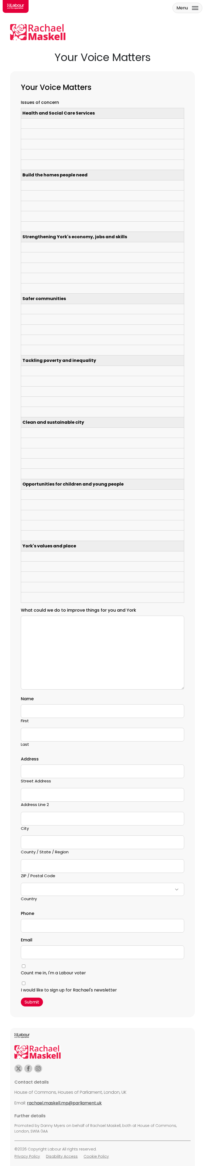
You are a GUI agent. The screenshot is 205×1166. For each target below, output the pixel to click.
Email (26, 940)
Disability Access (62, 1156)
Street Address (36, 781)
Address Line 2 (35, 804)
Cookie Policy (96, 1156)
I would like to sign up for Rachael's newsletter (69, 990)
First (25, 721)
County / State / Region (45, 852)
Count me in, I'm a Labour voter (53, 973)
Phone (27, 913)
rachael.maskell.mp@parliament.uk (64, 1103)
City (25, 828)
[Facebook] (28, 1069)
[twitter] (18, 1069)
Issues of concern (40, 102)
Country (29, 899)
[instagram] (38, 1069)
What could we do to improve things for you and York (78, 610)
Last (25, 744)
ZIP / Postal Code (38, 876)
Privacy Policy (27, 1156)
